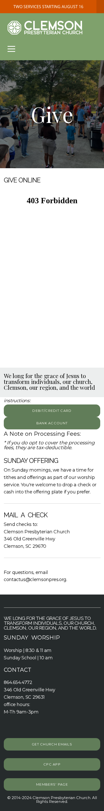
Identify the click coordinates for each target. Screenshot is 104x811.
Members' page (52, 784)
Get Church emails (52, 744)
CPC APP (52, 764)
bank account (52, 423)
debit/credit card (51, 411)
